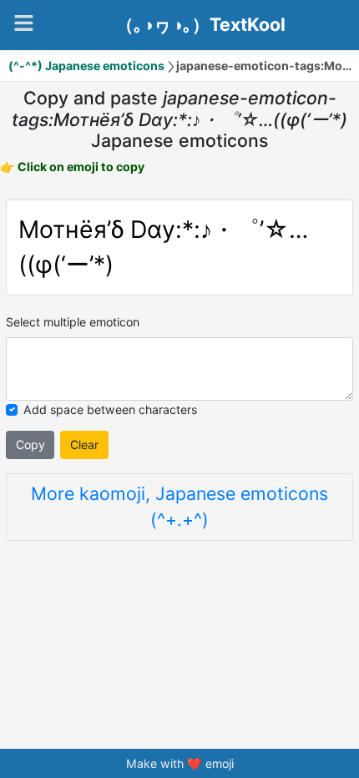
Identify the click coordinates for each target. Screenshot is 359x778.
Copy (30, 444)
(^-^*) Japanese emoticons (86, 65)
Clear (84, 444)
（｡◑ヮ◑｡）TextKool (201, 25)
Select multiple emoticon (72, 322)
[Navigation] (23, 23)
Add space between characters (110, 409)
